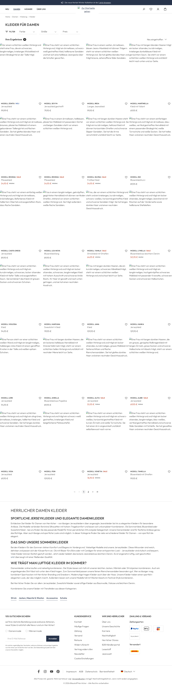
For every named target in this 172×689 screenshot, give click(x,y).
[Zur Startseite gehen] (87, 9)
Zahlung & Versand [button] (140, 616)
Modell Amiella (51, 398)
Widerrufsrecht (81, 644)
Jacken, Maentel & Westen (31, 598)
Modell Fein (49, 471)
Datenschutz (91, 671)
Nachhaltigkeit (109, 635)
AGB (81, 671)
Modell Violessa (9, 324)
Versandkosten (78, 679)
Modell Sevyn (50, 103)
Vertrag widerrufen (83, 649)
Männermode (35, 631)
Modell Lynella (137, 251)
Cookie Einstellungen (84, 658)
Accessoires (52, 598)
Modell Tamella (138, 471)
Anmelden (53, 638)
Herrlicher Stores (110, 640)
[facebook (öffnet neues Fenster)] (38, 671)
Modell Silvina (94, 177)
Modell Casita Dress (10, 251)
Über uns (106, 621)
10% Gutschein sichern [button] (17, 616)
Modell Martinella (139, 103)
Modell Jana (93, 324)
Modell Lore (7, 398)
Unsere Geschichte (111, 626)
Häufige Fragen (81, 626)
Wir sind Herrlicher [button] (113, 616)
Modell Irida (93, 103)
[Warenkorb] (165, 9)
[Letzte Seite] (97, 492)
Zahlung (78, 631)
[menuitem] (86, 622)
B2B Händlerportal (111, 644)
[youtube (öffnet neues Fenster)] (51, 671)
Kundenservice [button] (82, 616)
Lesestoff (106, 649)
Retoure (78, 640)
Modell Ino (135, 177)
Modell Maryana (52, 324)
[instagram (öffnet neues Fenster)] (45, 671)
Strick (14, 598)
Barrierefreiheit (107, 671)
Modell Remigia (8, 177)
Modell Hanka (137, 324)
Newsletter (79, 654)
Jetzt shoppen (105, 2)
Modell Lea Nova (52, 251)
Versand (78, 635)
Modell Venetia (94, 471)
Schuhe (63, 598)
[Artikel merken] (40, 103)
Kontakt (78, 621)
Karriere (106, 631)
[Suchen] (143, 9)
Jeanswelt (107, 654)
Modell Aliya (93, 398)
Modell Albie (136, 398)
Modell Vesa (7, 471)
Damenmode (15, 631)
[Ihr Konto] (158, 9)
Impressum (71, 671)
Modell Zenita (8, 103)
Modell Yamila (94, 251)
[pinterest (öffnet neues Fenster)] (58, 671)
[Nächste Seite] (93, 492)
